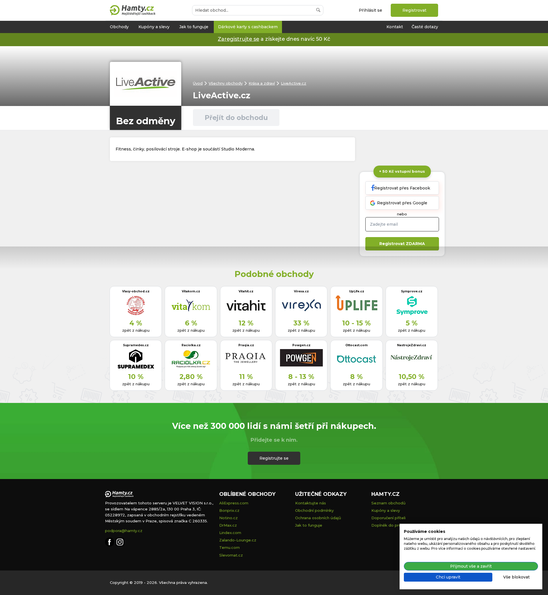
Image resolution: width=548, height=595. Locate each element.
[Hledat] (318, 10)
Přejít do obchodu (236, 117)
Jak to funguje (193, 26)
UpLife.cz (356, 291)
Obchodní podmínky (314, 510)
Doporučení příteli (388, 517)
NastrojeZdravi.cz (411, 345)
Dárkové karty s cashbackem (248, 26)
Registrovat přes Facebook (402, 188)
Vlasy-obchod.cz (136, 291)
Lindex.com (230, 532)
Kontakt (394, 26)
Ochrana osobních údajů (318, 517)
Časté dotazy (425, 26)
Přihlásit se (370, 10)
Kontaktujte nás (310, 503)
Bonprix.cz (229, 510)
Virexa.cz (301, 291)
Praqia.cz (246, 345)
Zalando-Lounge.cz (237, 540)
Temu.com (229, 547)
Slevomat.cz (231, 555)
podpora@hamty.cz (123, 530)
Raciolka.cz (191, 345)
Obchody (119, 26)
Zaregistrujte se (238, 39)
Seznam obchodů (388, 503)
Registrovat (414, 10)
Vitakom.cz (191, 291)
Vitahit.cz (246, 291)
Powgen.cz (301, 345)
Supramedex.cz (136, 345)
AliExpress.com (233, 503)
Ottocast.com (356, 345)
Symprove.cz (411, 291)
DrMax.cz (228, 525)
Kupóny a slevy (154, 26)
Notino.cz (228, 517)
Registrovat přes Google (402, 202)
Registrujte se (274, 458)
